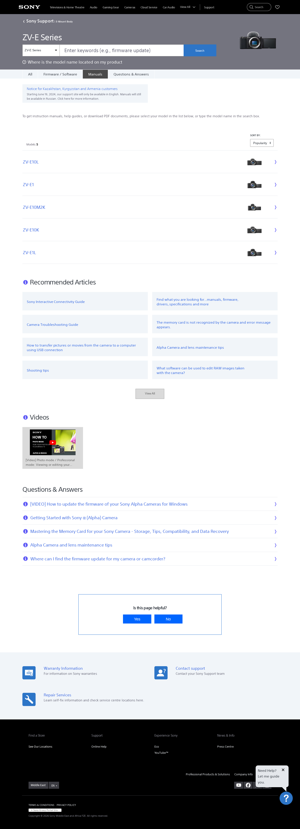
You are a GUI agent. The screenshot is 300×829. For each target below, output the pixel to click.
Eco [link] (156, 746)
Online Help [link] (99, 746)
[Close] (283, 770)
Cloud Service (149, 7)
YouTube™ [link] (161, 753)
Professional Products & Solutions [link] (208, 774)
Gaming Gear (111, 7)
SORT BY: (255, 135)
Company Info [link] (243, 774)
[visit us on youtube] (238, 785)
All (30, 74)
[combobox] (102, 50)
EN (52, 785)
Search (199, 50)
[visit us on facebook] (248, 785)
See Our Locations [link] (40, 746)
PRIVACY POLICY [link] (66, 805)
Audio (93, 7)
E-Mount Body (64, 21)
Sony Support (39, 20)
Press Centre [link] (225, 746)
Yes (137, 619)
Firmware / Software (60, 74)
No (168, 619)
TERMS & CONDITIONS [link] (41, 805)
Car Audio (169, 7)
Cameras (129, 7)
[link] (38, 785)
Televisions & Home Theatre (67, 7)
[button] (291, 814)
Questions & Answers (131, 74)
